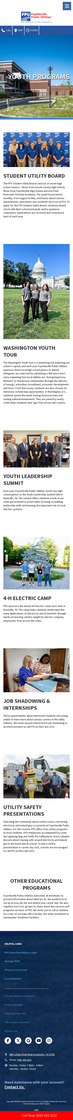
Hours (34, 30)
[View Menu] (67, 6)
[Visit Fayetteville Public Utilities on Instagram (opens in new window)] (49, 1040)
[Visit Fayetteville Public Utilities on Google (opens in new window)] (28, 1040)
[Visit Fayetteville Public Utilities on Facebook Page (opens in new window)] (7, 1040)
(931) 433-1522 (24, 1060)
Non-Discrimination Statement (19, 996)
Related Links (11, 1031)
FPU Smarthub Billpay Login (20, 952)
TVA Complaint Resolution (17, 1022)
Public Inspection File (14, 1013)
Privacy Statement (13, 1004)
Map (20, 30)
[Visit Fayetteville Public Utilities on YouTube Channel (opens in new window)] (38, 1040)
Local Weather (13, 978)
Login (36, 1109)
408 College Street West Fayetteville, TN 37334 (31, 1054)
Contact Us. (14, 1086)
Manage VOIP (12, 961)
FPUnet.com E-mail (15, 970)
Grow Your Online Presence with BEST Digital (45, 1102)
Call (8, 30)
